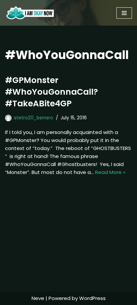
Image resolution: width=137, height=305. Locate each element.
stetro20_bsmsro (33, 118)
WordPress (92, 298)
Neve (38, 298)
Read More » (110, 172)
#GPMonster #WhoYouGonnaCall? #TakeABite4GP (51, 91)
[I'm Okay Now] (30, 13)
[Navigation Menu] (124, 13)
